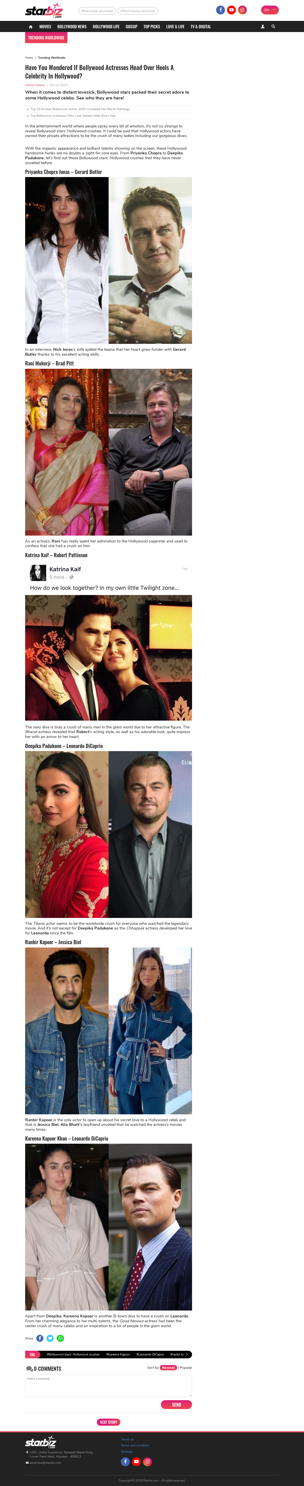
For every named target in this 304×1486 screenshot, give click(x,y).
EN (266, 10)
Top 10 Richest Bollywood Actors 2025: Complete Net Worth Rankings (80, 109)
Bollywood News (72, 26)
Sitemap (126, 1452)
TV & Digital (201, 26)
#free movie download (97, 11)
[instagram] (242, 10)
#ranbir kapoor (180, 1354)
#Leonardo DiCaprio (150, 1354)
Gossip (131, 26)
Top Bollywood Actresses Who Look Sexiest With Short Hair (73, 116)
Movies (45, 26)
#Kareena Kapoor (118, 1354)
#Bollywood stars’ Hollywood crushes (73, 1354)
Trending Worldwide (51, 58)
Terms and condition (135, 1445)
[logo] (44, 9)
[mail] (253, 10)
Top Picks (152, 26)
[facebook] (220, 10)
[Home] (30, 26)
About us (127, 1439)
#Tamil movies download (138, 11)
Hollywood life (106, 26)
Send (176, 1404)
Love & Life (175, 26)
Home (29, 58)
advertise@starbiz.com (45, 1463)
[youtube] (231, 10)
